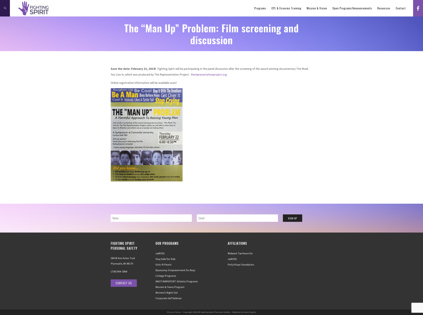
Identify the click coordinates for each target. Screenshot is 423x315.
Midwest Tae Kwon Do (240, 253)
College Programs (165, 276)
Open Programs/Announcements (352, 8)
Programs (260, 8)
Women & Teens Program (169, 287)
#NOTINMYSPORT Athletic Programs (176, 281)
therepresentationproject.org (208, 75)
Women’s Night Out (166, 293)
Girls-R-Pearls (163, 265)
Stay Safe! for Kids (165, 259)
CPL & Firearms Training (286, 8)
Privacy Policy (174, 312)
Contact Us (124, 283)
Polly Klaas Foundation (241, 265)
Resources (383, 8)
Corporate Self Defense (168, 298)
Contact (401, 8)
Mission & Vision (317, 8)
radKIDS (160, 253)
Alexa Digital (249, 312)
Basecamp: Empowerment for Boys (175, 270)
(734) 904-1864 (119, 271)
